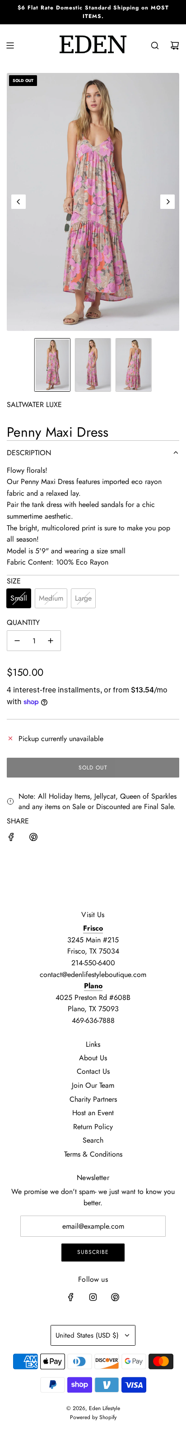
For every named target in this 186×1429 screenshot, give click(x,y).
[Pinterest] (115, 1297)
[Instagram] (93, 1297)
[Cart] (175, 45)
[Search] (155, 45)
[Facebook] (71, 1297)
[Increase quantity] (50, 641)
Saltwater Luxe (34, 404)
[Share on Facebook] (11, 838)
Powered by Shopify (93, 1417)
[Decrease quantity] (17, 641)
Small (18, 598)
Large (83, 598)
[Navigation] (10, 45)
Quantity (23, 622)
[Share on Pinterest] (33, 838)
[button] (18, 201)
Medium (51, 598)
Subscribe (93, 1252)
